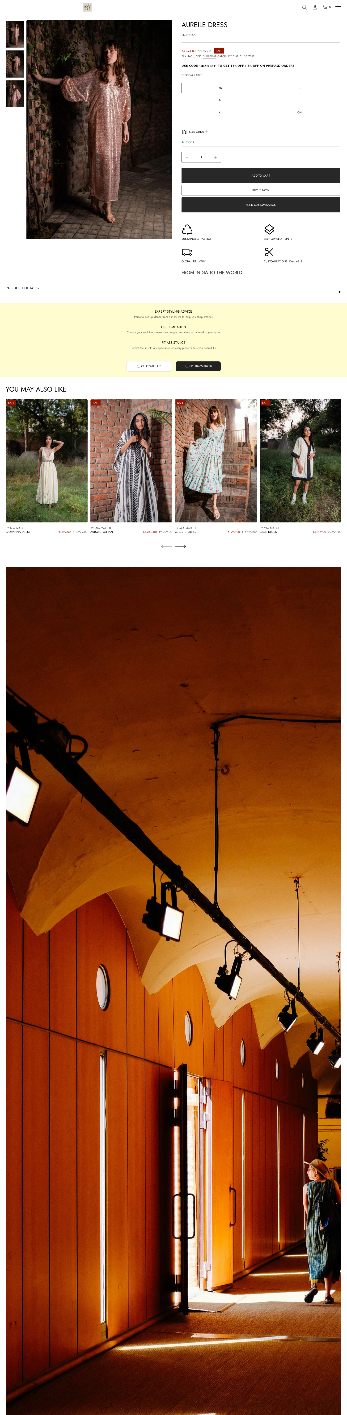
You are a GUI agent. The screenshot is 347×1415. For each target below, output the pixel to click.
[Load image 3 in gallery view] (15, 93)
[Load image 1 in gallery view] (15, 34)
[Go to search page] (304, 7)
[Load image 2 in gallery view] (15, 63)
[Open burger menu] (338, 7)
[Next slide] (180, 546)
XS (220, 88)
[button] (304, 7)
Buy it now (260, 190)
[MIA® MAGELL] (87, 7)
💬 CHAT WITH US (149, 366)
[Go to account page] (315, 7)
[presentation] (99, 129)
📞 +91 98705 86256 (198, 366)
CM (299, 112)
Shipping (209, 56)
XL (220, 112)
